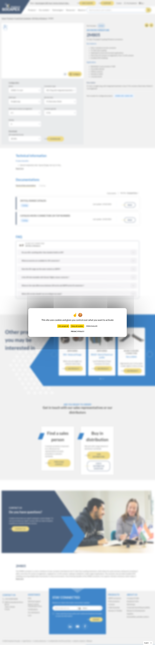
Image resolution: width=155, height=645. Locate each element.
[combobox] (148, 643)
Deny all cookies (77, 326)
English (146, 643)
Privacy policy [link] (77, 331)
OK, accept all (63, 326)
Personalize (91, 326)
